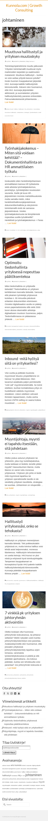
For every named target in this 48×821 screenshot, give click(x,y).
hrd (19, 230)
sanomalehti (26, 785)
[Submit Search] (4, 805)
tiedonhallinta (31, 329)
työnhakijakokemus (31, 230)
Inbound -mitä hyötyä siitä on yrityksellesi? (23, 728)
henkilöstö (12, 230)
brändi (7, 230)
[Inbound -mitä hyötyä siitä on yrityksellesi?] (24, 345)
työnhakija (23, 230)
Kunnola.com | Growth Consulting (24, 7)
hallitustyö (21, 109)
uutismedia (40, 788)
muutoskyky (36, 109)
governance (22, 580)
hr (16, 230)
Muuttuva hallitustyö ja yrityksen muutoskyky (24, 706)
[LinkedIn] (15, 693)
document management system (14, 326)
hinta (7, 495)
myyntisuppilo (34, 410)
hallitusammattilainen (32, 580)
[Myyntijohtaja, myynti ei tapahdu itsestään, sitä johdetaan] (24, 426)
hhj (25, 109)
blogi (27, 61)
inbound (16, 410)
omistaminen (20, 112)
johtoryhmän (30, 675)
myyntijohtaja (23, 495)
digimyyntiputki (10, 410)
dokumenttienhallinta (10, 329)
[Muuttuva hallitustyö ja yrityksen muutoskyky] (24, 37)
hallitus (16, 109)
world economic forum (8, 792)
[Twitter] (8, 693)
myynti (28, 410)
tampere (17, 583)
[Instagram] (11, 693)
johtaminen (22, 61)
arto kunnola (9, 580)
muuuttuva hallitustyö (10, 112)
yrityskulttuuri (41, 410)
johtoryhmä (23, 675)
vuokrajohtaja (31, 495)
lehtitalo (7, 782)
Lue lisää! (9, 102)
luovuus (31, 61)
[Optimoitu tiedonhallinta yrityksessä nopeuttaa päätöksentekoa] (24, 248)
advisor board (9, 109)
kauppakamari (11, 583)
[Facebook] (4, 693)
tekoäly (25, 329)
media (11, 782)
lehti (3, 782)
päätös (24, 678)
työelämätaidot (34, 112)
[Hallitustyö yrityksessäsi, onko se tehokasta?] (24, 510)
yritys (38, 230)
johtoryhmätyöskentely (11, 678)
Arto (9, 61)
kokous (19, 678)
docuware (26, 326)
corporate (16, 580)
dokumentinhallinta (34, 326)
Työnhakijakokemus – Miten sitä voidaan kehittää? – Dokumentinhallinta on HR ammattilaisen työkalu (23, 713)
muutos (16, 782)
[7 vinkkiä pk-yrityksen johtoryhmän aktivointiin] (24, 599)
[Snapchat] (19, 693)
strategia (26, 112)
